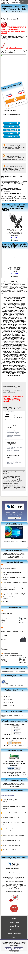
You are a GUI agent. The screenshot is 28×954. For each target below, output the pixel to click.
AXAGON (6, 114)
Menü (24, 2)
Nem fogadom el (18, 948)
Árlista (13, 477)
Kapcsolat (16, 481)
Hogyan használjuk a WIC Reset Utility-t (14, 594)
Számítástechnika (11, 780)
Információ (11, 137)
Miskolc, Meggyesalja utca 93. (14, 868)
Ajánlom (11, 133)
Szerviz (20, 480)
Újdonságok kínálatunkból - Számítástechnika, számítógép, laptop (11, 654)
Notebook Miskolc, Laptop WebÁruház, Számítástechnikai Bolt (14, 878)
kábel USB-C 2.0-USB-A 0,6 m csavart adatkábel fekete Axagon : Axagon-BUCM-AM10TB (13, 207)
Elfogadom (8, 948)
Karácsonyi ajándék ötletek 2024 (12, 845)
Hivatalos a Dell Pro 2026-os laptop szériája (15, 582)
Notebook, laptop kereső (16, 685)
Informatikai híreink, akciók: (9, 568)
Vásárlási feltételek (14, 934)
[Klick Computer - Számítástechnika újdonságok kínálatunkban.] (2, 653)
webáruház (12, 386)
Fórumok (15, 483)
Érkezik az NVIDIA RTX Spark (11, 817)
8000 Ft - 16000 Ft (8, 702)
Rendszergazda (7, 481)
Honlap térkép (14, 926)
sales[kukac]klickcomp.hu (16, 881)
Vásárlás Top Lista (6, 613)
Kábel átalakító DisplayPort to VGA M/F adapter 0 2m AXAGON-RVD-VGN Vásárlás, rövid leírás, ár (14, 147)
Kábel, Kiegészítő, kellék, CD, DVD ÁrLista (11, 177)
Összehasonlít (11, 130)
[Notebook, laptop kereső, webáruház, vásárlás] (5, 685)
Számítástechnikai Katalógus (11, 479)
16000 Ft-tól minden (8, 705)
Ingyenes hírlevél (14, 922)
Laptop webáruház (12, 0)
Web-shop (6, 721)
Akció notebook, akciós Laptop (11, 476)
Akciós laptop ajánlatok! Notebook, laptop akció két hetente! (12, 391)
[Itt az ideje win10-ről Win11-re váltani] (14, 538)
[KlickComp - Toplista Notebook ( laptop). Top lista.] (2, 628)
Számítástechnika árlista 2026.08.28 (14, 746)
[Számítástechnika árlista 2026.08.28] (14, 744)
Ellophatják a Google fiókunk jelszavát (13, 835)
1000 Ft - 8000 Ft (7, 699)
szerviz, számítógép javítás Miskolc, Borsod (13, 408)
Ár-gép (11, 123)
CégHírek (9, 483)
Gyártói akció (6, 477)
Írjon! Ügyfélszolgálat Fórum (14, 891)
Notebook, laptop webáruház (14, 858)
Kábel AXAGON (6, 2)
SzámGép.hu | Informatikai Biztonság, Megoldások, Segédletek (12, 588)
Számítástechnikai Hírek (9, 480)
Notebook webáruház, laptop (11, 407)
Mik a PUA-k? (6, 601)
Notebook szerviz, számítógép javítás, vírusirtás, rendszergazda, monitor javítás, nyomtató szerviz (14, 555)
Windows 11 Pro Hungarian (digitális (4, 619)
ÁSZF (14, 937)
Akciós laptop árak (14, 711)
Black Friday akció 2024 (9, 850)
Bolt (20, 0)
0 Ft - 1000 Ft (6, 696)
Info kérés (14, 930)
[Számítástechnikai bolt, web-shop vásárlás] (18, 734)
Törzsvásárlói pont (15, 104)
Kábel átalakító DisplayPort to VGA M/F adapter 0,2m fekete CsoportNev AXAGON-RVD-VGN (13, 169)
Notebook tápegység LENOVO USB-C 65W (4, 659)
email (14, 918)
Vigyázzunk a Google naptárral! (11, 840)
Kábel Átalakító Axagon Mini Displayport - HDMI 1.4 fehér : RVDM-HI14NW (14, 246)
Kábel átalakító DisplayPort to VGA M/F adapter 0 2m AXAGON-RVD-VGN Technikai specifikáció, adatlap (14, 158)
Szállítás (11, 126)
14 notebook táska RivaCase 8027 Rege (4, 637)
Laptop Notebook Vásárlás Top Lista (12, 631)
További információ (14, 951)
